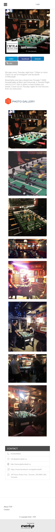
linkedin (38, 59)
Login (38, 4)
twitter (11, 59)
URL (11, 63)
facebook (25, 59)
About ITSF (8, 507)
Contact (7, 510)
